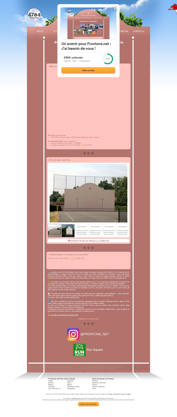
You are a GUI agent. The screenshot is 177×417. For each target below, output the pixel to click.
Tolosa (94, 385)
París (94, 388)
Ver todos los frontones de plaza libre (64, 315)
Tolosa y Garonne (98, 387)
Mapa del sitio (75, 394)
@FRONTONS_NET (95, 334)
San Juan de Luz (54, 388)
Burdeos (95, 381)
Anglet (50, 381)
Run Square (95, 349)
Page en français (114, 394)
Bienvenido (66, 394)
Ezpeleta (70, 381)
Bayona (51, 383)
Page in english (126, 394)
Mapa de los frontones (87, 394)
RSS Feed (105, 394)
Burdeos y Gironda (98, 383)
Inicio (40, 31)
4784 (34, 14)
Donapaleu (71, 388)
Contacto (138, 31)
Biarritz (50, 385)
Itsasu (69, 383)
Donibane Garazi (73, 387)
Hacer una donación (88, 404)
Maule (69, 385)
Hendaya (51, 387)
